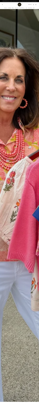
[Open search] (2, 4)
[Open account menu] (33, 4)
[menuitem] (33, 8)
